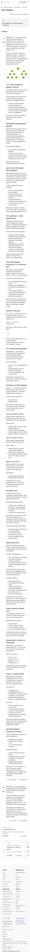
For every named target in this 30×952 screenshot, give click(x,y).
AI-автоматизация (7, 913)
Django (17, 900)
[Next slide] (26, 849)
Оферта (4, 931)
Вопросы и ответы (8, 7)
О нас (4, 872)
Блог (4, 879)
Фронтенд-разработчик (8, 893)
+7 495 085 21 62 (20, 922)
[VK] (8, 919)
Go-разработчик (6, 906)
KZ (9, 926)
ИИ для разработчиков (8, 911)
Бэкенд (17, 886)
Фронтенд (18, 884)
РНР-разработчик (7, 904)
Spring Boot (18, 891)
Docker (17, 893)
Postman (18, 909)
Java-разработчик (7, 896)
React (17, 903)
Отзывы (4, 874)
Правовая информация (8, 929)
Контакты (5, 936)
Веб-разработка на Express (20, 906)
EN (6, 926)
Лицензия (5, 934)
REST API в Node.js (20, 911)
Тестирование (19, 881)
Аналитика (18, 877)
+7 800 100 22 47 (20, 918)
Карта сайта (5, 886)
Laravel (17, 898)
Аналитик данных (7, 909)
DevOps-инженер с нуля (8, 902)
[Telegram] (3, 919)
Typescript (18, 896)
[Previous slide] (3, 849)
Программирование (20, 872)
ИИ (16, 874)
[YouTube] (6, 919)
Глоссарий (16, 7)
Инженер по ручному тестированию (8, 899)
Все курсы (7, 2)
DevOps (17, 879)
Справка (5, 877)
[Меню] (27, 2)
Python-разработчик (7, 891)
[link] (15, 22)
